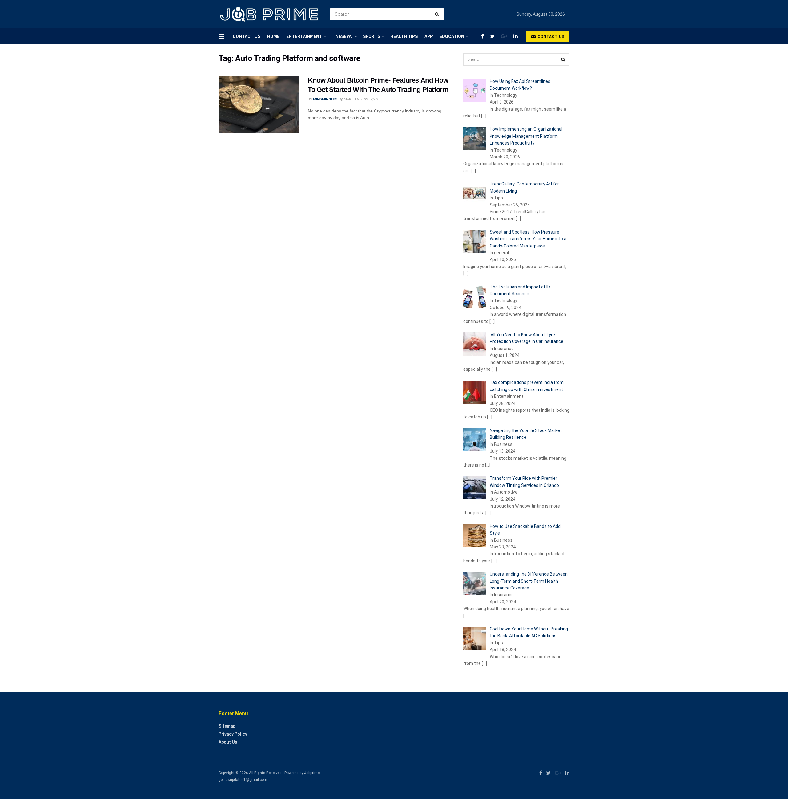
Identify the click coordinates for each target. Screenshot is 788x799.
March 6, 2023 (355, 99)
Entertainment (304, 36)
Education (452, 36)
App (428, 36)
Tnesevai (342, 36)
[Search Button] (438, 14)
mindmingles (325, 99)
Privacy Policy (233, 734)
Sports (371, 36)
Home (273, 36)
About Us (228, 742)
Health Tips (404, 36)
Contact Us (246, 36)
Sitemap (227, 726)
